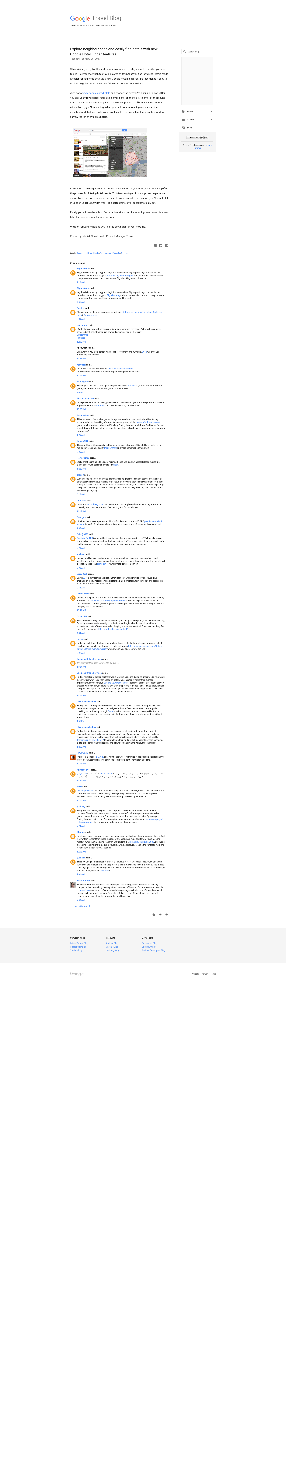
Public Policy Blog (78, 947)
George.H (82, 517)
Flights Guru (83, 268)
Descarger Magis (85, 790)
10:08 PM (81, 763)
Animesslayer (84, 770)
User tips (125, 253)
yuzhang (81, 554)
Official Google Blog (79, 943)
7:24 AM (81, 826)
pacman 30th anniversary (148, 422)
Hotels (96, 253)
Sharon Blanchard (86, 398)
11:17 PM (81, 511)
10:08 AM (81, 852)
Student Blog (76, 950)
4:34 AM (81, 633)
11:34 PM (81, 780)
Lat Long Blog (112, 950)
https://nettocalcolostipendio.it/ (113, 629)
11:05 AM (81, 695)
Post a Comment (82, 906)
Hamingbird (83, 381)
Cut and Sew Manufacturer (116, 683)
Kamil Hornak (84, 880)
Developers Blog (149, 943)
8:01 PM (80, 392)
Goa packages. (91, 315)
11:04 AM (81, 667)
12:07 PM (81, 375)
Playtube (81, 338)
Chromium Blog (149, 947)
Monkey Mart (110, 448)
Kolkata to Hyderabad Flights (120, 275)
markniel (81, 365)
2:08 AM (81, 568)
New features (106, 253)
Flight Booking (113, 295)
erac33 (80, 475)
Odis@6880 (83, 534)
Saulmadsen (83, 415)
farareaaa (82, 500)
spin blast (101, 564)
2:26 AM (81, 282)
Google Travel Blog (85, 253)
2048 (144, 352)
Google (195, 974)
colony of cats (83, 890)
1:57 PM (80, 721)
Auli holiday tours (131, 312)
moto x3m (101, 405)
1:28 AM (81, 435)
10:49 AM (81, 610)
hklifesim (105, 870)
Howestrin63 (83, 458)
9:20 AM (81, 548)
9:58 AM (81, 588)
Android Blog (112, 943)
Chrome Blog (112, 947)
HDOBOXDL (83, 753)
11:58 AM (81, 747)
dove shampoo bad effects (121, 368)
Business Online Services (89, 659)
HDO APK (99, 757)
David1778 (82, 616)
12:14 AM (81, 800)
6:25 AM (81, 494)
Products (116, 253)
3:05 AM (81, 452)
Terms (213, 974)
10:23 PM (81, 409)
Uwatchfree (82, 335)
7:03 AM (81, 528)
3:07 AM (81, 653)
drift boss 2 (133, 385)
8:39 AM (81, 319)
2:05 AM (81, 302)
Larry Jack (82, 574)
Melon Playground (95, 504)
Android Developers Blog (153, 950)
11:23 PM (81, 469)
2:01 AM (81, 874)
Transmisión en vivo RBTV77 (90, 740)
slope (115, 465)
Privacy (205, 974)
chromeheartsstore (87, 701)
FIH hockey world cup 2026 (141, 842)
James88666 (83, 593)
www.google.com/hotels (96, 92)
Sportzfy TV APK (85, 538)
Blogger (81, 832)
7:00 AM (81, 900)
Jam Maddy (83, 325)
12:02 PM (81, 342)
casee (80, 639)
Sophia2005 (83, 441)
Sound (111, 711)
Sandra (80, 308)
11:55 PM (81, 358)
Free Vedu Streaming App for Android (108, 600)
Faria (79, 786)
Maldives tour (146, 312)
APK (85, 578)
